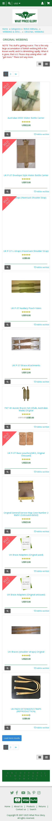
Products (30, 806)
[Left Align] (39, 64)
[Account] (42, 3)
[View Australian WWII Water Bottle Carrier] (7, 134)
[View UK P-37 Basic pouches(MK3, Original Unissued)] (7, 472)
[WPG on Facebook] (17, 792)
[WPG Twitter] (12, 792)
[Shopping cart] (48, 3)
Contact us (21, 809)
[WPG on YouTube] (23, 792)
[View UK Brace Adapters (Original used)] (7, 571)
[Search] (9, 3)
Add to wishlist (42, 134)
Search (33, 809)
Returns (42, 806)
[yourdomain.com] (25, 16)
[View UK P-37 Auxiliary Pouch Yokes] (7, 324)
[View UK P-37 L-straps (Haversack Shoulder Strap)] (7, 267)
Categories (16, 28)
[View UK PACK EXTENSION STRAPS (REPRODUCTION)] (7, 728)
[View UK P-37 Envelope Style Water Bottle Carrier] (7, 191)
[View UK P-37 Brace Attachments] (7, 382)
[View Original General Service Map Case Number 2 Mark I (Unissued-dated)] (7, 531)
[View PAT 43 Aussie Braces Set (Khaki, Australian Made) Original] (7, 427)
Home (5, 28)
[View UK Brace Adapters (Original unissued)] (7, 611)
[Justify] (46, 64)
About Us (18, 806)
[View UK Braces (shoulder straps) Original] (7, 668)
